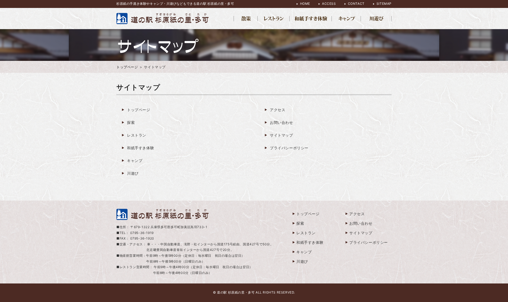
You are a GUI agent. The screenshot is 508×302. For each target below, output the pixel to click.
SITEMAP (384, 4)
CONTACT (356, 4)
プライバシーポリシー (289, 148)
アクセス (277, 109)
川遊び (133, 173)
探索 (131, 122)
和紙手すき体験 (140, 148)
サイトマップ (281, 135)
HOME (305, 4)
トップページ (127, 67)
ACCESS (329, 4)
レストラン (136, 135)
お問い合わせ (281, 122)
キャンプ (134, 160)
